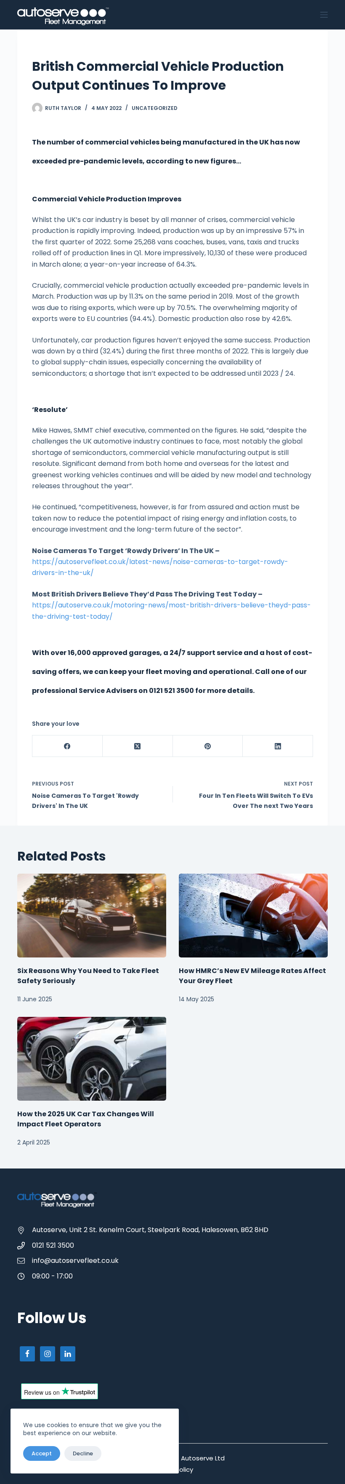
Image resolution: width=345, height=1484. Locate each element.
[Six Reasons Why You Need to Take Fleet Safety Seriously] (91, 915)
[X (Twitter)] (138, 746)
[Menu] (324, 15)
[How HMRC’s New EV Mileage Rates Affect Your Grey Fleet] (253, 915)
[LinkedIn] (278, 746)
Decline (83, 1453)
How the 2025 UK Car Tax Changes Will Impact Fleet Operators (85, 1119)
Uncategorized (155, 108)
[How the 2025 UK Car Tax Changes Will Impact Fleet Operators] (91, 1059)
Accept (42, 1453)
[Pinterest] (208, 746)
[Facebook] (67, 746)
